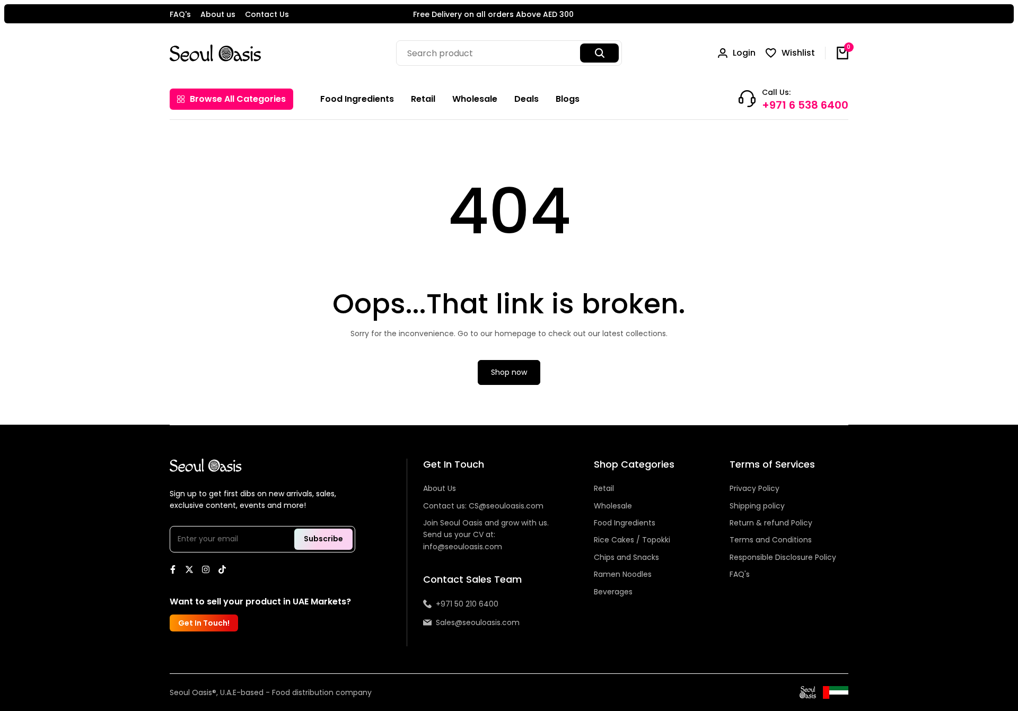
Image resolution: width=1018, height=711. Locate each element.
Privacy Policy (754, 488)
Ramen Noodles (623, 574)
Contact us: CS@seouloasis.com (483, 506)
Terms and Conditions (771, 539)
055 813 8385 (562, 15)
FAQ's (180, 14)
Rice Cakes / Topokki (632, 539)
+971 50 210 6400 (467, 604)
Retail (604, 488)
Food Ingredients (624, 522)
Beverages (613, 591)
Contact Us (267, 14)
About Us (439, 488)
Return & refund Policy (771, 522)
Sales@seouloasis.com (478, 622)
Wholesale (613, 506)
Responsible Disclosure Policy (783, 557)
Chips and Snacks (626, 557)
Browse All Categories (238, 99)
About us (217, 14)
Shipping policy (757, 506)
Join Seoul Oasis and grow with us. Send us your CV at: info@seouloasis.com (486, 534)
